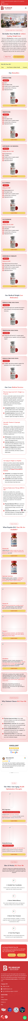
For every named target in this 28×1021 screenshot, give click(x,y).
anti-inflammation (20, 633)
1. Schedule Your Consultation (14, 885)
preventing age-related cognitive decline (11, 580)
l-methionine (20, 578)
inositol (4, 579)
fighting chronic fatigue (9, 635)
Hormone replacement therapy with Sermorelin (13, 848)
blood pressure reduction (9, 633)
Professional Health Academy (11, 979)
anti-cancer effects (19, 634)
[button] (25, 8)
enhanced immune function (8, 634)
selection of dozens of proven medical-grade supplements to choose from (13, 679)
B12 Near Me (11, 951)
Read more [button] (4, 769)
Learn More (6, 305)
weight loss (19, 579)
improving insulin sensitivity (8, 664)
